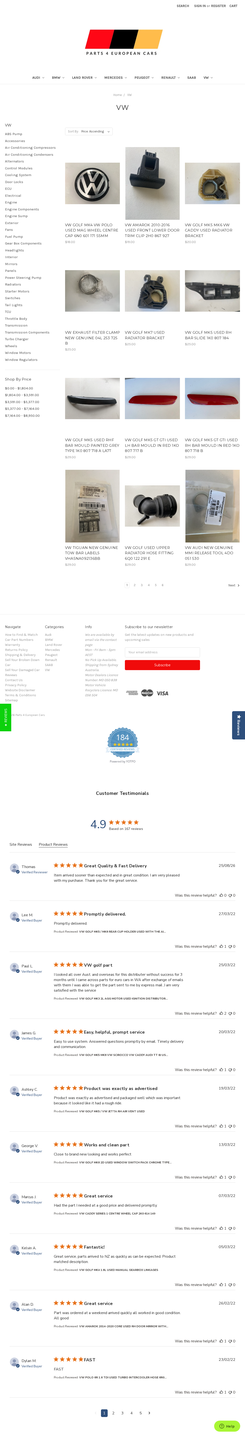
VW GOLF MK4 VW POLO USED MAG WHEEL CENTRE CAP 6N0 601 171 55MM (91, 230)
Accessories (15, 141)
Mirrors (11, 264)
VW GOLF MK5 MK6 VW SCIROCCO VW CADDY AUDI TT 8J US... (123, 1055)
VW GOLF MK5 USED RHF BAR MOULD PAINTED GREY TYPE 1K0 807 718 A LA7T (92, 445)
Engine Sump (16, 216)
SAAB (191, 77)
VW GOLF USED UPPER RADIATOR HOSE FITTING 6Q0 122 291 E (149, 553)
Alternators (14, 161)
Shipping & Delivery (20, 655)
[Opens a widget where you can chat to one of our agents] (227, 1427)
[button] (5, 717)
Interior (11, 257)
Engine (11, 202)
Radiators (13, 284)
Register (218, 6)
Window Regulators (21, 359)
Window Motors (18, 353)
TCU (8, 312)
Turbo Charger (16, 339)
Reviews (11, 675)
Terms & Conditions (20, 695)
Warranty (12, 645)
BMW (56, 77)
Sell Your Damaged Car (22, 670)
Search (183, 6)
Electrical (13, 195)
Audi (36, 77)
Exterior (11, 223)
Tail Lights (13, 305)
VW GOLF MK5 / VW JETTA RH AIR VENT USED (112, 1111)
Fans (9, 229)
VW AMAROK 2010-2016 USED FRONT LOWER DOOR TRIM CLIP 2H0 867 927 (152, 230)
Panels (10, 270)
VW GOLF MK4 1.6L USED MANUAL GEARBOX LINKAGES (118, 1270)
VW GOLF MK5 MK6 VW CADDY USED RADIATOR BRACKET (208, 230)
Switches (12, 298)
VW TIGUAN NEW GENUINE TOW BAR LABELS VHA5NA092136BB (91, 553)
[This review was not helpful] (230, 895)
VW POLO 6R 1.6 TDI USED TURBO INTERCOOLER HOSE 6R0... (123, 1377)
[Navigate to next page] (149, 1413)
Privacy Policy (16, 685)
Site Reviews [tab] (21, 844)
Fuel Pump (14, 236)
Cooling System (18, 175)
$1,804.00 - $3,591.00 (22, 395)
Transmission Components (27, 332)
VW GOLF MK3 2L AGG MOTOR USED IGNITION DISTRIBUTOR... (123, 998)
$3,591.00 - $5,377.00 (22, 402)
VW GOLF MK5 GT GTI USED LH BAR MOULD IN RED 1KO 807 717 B (152, 445)
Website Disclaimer (20, 690)
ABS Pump (13, 134)
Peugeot (142, 77)
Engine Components (22, 209)
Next (232, 585)
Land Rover (83, 77)
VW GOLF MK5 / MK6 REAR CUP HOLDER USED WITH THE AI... (122, 932)
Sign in (200, 6)
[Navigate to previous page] (96, 1413)
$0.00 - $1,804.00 (19, 388)
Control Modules (19, 168)
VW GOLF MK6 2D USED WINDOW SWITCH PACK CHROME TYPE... (125, 1162)
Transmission (16, 325)
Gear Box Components (23, 243)
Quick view (92, 179)
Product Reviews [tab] (53, 844)
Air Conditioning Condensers (29, 154)
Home (117, 95)
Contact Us (14, 680)
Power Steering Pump (23, 277)
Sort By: (73, 131)
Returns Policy (16, 650)
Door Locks (14, 182)
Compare (91, 188)
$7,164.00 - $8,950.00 (22, 415)
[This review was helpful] (221, 895)
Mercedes (114, 77)
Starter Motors (17, 291)
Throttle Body (16, 318)
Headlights (14, 250)
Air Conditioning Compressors (30, 147)
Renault (169, 77)
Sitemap (11, 700)
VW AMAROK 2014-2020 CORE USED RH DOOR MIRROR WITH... (123, 1326)
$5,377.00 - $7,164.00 (22, 408)
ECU (8, 188)
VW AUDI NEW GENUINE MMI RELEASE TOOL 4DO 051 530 (209, 553)
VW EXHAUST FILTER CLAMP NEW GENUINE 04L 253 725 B (92, 337)
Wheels (11, 346)
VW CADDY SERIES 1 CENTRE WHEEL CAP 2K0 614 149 (117, 1213)
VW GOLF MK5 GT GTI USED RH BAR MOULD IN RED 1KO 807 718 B (212, 445)
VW (207, 77)
